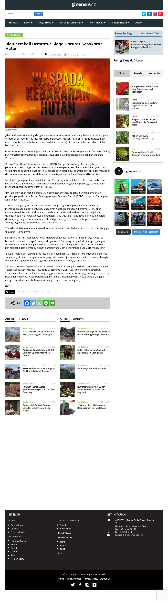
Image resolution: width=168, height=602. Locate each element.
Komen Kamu (17, 558)
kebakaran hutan (34, 291)
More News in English (151, 33)
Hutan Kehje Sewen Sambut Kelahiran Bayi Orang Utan (91, 351)
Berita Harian (14, 35)
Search (39, 14)
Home (61, 578)
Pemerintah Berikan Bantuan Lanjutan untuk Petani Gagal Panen (37, 408)
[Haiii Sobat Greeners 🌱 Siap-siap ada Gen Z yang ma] (122, 186)
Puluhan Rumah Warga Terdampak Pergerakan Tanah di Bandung (39, 389)
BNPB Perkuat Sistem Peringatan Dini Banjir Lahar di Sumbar (39, 370)
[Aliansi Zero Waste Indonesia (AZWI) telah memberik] (138, 219)
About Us (105, 578)
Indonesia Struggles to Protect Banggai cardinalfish (146, 46)
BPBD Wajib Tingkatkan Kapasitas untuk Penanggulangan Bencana (93, 333)
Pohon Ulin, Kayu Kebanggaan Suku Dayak (144, 137)
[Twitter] (33, 303)
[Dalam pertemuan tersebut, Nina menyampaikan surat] (122, 203)
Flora (134, 83)
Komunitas (65, 528)
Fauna (63, 545)
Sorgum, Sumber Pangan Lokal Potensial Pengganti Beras (144, 122)
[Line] (46, 303)
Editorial (15, 528)
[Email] (52, 303)
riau (47, 291)
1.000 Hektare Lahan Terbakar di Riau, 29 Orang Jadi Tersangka (38, 333)
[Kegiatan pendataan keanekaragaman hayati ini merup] (122, 219)
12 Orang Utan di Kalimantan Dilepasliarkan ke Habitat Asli (91, 406)
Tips (13, 555)
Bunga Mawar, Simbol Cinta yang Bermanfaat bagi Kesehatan (145, 89)
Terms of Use (74, 578)
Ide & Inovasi (96, 22)
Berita (27, 22)
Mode (14, 544)
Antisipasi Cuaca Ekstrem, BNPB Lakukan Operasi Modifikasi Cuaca (38, 352)
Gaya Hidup (45, 22)
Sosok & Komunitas (71, 22)
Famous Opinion (19, 540)
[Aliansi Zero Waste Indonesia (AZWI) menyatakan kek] (138, 203)
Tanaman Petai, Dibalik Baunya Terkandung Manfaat (146, 153)
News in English (138, 41)
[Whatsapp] (39, 303)
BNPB (21, 291)
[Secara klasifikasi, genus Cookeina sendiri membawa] (154, 219)
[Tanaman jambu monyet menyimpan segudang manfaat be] (154, 203)
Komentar (154, 73)
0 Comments (55, 54)
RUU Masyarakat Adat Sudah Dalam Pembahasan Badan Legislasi (91, 389)
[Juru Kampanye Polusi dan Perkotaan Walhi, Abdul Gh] (138, 186)
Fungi (62, 548)
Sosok (63, 525)
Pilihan (122, 73)
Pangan (135, 116)
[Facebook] (27, 303)
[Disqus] (57, 461)
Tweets (138, 73)
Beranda (13, 22)
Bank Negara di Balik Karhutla (91, 368)
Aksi (137, 22)
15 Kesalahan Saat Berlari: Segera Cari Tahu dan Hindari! (144, 105)
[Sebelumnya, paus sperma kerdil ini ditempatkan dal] (154, 186)
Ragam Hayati (119, 22)
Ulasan (14, 551)
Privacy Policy (91, 578)
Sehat (134, 99)
